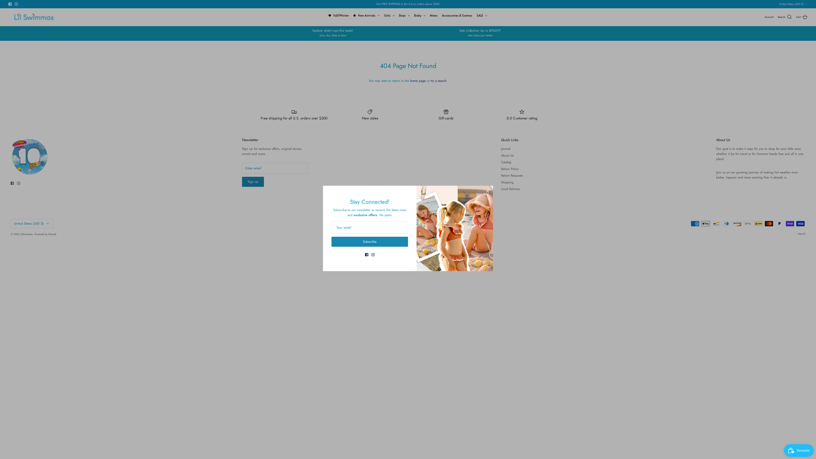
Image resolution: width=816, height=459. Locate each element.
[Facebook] (366, 254)
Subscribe (370, 241)
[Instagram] (373, 254)
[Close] (487, 191)
